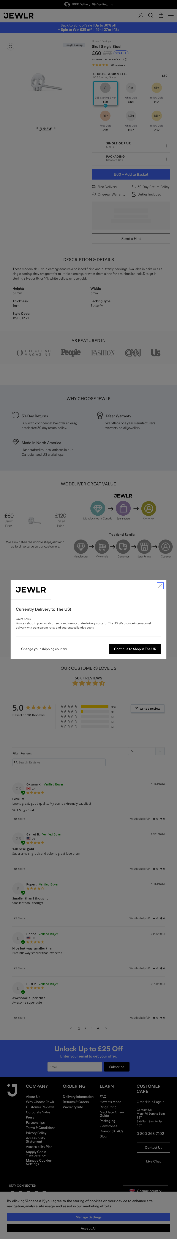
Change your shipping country (44, 649)
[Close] (160, 585)
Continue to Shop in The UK (135, 649)
